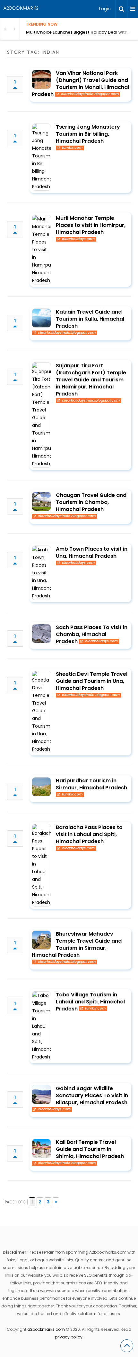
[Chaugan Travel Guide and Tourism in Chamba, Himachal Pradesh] (41, 501)
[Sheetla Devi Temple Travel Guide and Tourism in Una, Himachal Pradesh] (41, 712)
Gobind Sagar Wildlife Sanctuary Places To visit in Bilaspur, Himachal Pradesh (92, 1095)
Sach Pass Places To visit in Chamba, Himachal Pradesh (91, 634)
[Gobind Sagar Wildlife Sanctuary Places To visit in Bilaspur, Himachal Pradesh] (41, 1094)
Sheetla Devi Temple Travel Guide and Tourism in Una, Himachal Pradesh (91, 681)
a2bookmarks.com (46, 1329)
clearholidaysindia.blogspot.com (90, 94)
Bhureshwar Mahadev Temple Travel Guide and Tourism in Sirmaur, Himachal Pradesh (77, 944)
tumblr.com (72, 148)
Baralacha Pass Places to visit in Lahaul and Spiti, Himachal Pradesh (89, 834)
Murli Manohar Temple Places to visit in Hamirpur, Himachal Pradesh (90, 225)
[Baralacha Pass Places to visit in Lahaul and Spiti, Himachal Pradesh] (41, 865)
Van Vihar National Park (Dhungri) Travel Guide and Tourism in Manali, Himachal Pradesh (80, 83)
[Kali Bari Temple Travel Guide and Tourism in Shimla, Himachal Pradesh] (41, 1148)
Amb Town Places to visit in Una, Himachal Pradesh (91, 552)
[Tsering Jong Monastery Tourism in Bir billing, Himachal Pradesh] (41, 157)
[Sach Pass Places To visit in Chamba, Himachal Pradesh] (41, 633)
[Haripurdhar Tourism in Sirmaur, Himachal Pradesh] (41, 787)
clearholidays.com (78, 239)
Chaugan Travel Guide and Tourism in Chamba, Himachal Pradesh (91, 502)
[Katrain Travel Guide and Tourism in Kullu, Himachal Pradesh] (41, 318)
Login (105, 8)
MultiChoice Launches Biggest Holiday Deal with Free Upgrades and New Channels (82, 32)
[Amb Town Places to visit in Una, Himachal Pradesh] (41, 573)
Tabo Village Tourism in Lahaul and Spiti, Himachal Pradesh (90, 1001)
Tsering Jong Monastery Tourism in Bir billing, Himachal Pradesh (88, 134)
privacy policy (68, 1337)
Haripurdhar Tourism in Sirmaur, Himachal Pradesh (91, 784)
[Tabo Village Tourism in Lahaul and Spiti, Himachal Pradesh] (41, 1026)
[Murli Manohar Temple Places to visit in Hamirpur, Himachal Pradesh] (41, 249)
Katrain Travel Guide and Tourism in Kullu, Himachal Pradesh (90, 319)
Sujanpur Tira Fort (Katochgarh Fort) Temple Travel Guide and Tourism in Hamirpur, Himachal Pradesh (91, 379)
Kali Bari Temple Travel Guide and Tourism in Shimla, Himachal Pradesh (90, 1149)
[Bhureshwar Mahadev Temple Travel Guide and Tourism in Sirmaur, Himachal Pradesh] (41, 940)
